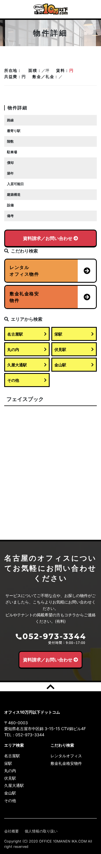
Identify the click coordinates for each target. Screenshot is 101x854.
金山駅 (60, 364)
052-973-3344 (29, 734)
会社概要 (11, 831)
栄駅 (58, 334)
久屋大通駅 (17, 364)
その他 (13, 380)
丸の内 (13, 349)
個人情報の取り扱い (41, 831)
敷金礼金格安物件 (66, 763)
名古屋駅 (15, 334)
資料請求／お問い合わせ (47, 238)
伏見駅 (60, 349)
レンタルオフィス (66, 755)
